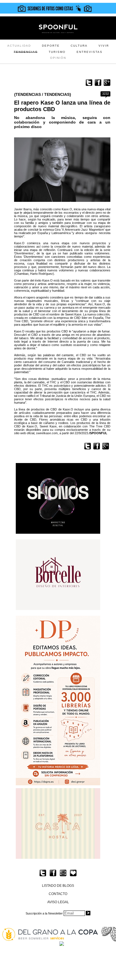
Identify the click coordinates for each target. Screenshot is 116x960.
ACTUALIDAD (19, 45)
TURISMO (57, 51)
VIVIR (104, 45)
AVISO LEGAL (58, 902)
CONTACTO (58, 894)
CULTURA (79, 45)
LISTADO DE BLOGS (58, 886)
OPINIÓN (58, 57)
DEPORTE (51, 45)
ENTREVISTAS (89, 51)
